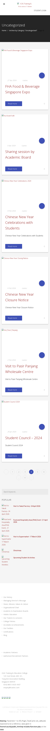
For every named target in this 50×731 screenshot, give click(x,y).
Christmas (17, 550)
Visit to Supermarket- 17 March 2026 (27, 537)
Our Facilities (8, 628)
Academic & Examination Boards (15, 611)
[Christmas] (6, 551)
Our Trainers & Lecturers (12, 618)
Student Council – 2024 (23, 437)
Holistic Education (10, 614)
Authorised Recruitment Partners (15, 656)
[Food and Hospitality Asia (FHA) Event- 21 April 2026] (6, 525)
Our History (7, 597)
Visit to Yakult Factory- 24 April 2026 (26, 506)
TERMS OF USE (14, 712)
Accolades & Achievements (13, 625)
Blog (5, 635)
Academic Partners (10, 652)
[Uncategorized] (42, 75)
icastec (25, 80)
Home (4, 30)
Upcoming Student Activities (24, 558)
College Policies (9, 621)
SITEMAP (38, 712)
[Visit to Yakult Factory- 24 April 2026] (6, 509)
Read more (12, 103)
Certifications (8, 632)
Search (46, 492)
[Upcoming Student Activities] (6, 561)
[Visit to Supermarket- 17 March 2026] (6, 540)
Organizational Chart (11, 607)
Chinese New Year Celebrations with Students (19, 222)
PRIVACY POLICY (27, 712)
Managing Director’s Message (14, 600)
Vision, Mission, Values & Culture (15, 604)
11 (25, 477)
